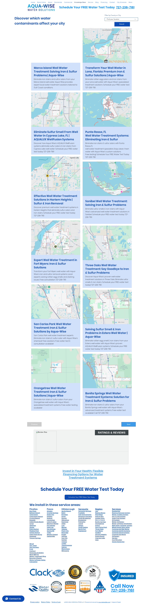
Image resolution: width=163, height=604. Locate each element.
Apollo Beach (66, 511)
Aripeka (49, 511)
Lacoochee (51, 520)
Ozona (31, 527)
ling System (124, 515)
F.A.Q (31, 549)
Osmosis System (124, 513)
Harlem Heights (101, 535)
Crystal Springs (52, 513)
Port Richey (51, 525)
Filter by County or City (113, 15)
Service (114, 538)
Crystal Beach (34, 518)
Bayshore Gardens (85, 516)
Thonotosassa (67, 545)
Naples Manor (100, 513)
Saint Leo (50, 527)
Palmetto (81, 522)
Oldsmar (32, 525)
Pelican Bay (99, 516)
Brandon (65, 515)
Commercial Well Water (120, 529)
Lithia (63, 524)
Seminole (32, 536)
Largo (31, 524)
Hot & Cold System (118, 516)
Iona (96, 540)
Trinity (64, 544)
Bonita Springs (100, 522)
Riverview (65, 533)
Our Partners (34, 547)
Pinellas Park (34, 531)
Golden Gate (99, 518)
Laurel (80, 524)
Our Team (33, 546)
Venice (80, 525)
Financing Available (36, 553)
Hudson (49, 518)
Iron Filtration (117, 540)
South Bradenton (84, 518)
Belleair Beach (34, 513)
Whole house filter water (121, 527)
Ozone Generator (118, 542)
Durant (64, 518)
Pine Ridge (99, 515)
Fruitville (81, 513)
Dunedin (32, 520)
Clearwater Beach (36, 516)
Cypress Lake (100, 538)
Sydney (64, 540)
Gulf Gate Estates (84, 515)
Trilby (49, 533)
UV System (116, 520)
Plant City (65, 531)
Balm (63, 513)
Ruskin (64, 535)
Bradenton (82, 520)
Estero (97, 525)
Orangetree (99, 524)
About (31, 544)
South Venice (83, 527)
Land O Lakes (51, 522)
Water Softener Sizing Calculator (37, 561)
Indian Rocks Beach (36, 522)
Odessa (64, 529)
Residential (116, 511)
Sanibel (98, 533)
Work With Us (34, 555)
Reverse (115, 513)
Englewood (82, 531)
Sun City (64, 538)
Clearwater (33, 515)
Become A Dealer (35, 558)
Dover (64, 516)
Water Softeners (118, 522)
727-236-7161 (125, 7)
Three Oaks (99, 529)
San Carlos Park (101, 527)
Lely (96, 511)
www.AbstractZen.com (104, 602)
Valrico (64, 547)
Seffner (64, 536)
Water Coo (116, 515)
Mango (64, 527)
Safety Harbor (34, 533)
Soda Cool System (118, 518)
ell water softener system (122, 525)
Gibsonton (65, 520)
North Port (82, 529)
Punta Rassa (99, 536)
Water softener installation (122, 524)
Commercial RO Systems (121, 531)
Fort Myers (99, 531)
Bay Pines (32, 511)
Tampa (64, 542)
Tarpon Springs (35, 538)
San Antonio (51, 529)
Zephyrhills (51, 536)
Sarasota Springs (84, 511)
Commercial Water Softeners (119, 535)
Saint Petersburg (35, 535)
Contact (32, 551)
